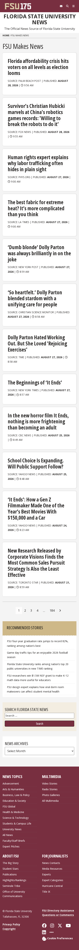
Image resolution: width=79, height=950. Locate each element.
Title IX (46, 891)
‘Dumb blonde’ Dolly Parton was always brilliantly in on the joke (39, 253)
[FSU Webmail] (61, 6)
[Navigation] (73, 6)
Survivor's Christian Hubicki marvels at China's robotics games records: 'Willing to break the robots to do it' (36, 115)
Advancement (11, 783)
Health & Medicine (13, 812)
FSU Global (9, 806)
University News (12, 829)
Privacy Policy (11, 924)
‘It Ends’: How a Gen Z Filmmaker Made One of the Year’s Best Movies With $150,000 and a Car (36, 508)
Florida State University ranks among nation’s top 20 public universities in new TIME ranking (37, 666)
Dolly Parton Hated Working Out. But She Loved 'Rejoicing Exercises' (37, 343)
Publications (10, 874)
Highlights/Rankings (14, 880)
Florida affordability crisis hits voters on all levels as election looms (38, 66)
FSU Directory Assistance (58, 910)
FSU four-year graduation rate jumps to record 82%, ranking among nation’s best (37, 643)
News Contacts (51, 863)
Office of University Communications (14, 894)
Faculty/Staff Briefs (14, 840)
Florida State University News (39, 19)
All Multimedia (50, 800)
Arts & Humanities (13, 789)
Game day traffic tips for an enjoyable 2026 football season (37, 655)
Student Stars (11, 868)
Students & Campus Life (17, 823)
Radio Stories (50, 789)
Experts (46, 874)
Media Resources (52, 868)
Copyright (9, 929)
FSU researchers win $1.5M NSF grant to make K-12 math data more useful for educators (38, 678)
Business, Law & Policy (16, 795)
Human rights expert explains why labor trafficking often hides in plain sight (38, 163)
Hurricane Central (52, 886)
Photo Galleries (51, 795)
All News (8, 835)
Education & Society (14, 800)
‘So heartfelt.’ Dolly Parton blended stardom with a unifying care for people (35, 298)
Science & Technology (16, 817)
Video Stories (49, 783)
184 (52, 610)
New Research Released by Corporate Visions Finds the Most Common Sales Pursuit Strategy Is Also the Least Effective (36, 562)
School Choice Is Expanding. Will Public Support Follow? (36, 463)
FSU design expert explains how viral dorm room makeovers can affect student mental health (35, 689)
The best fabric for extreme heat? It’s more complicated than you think (36, 208)
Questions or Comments (58, 915)
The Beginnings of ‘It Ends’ (35, 382)
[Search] (67, 6)
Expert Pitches (11, 846)
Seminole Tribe (11, 886)
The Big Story (11, 863)
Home (6, 35)
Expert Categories (52, 880)
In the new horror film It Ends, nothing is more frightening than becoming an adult (38, 421)
